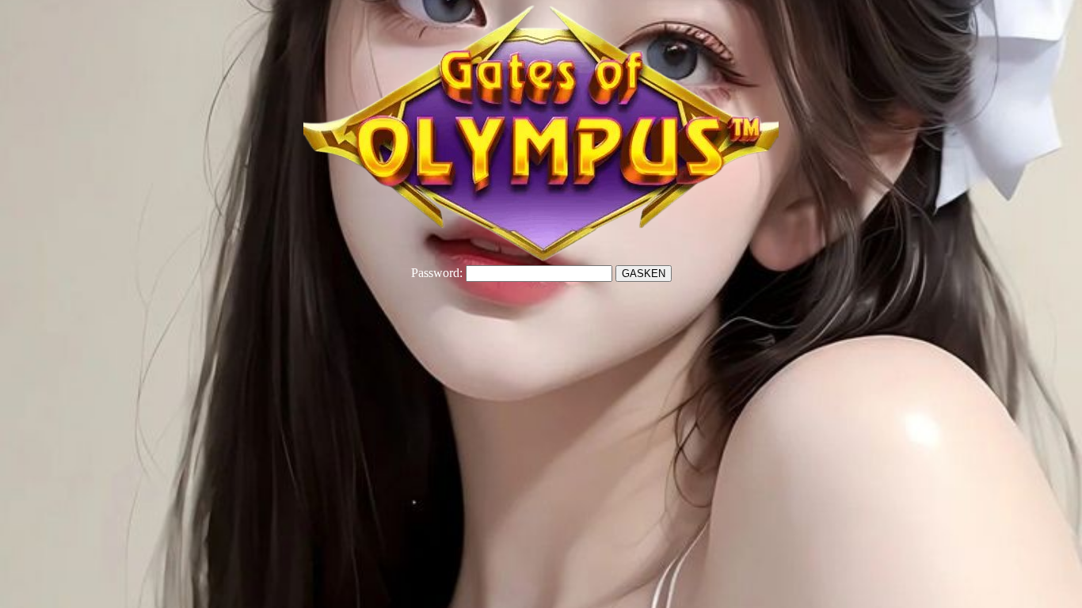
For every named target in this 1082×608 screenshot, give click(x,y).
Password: (437, 272)
